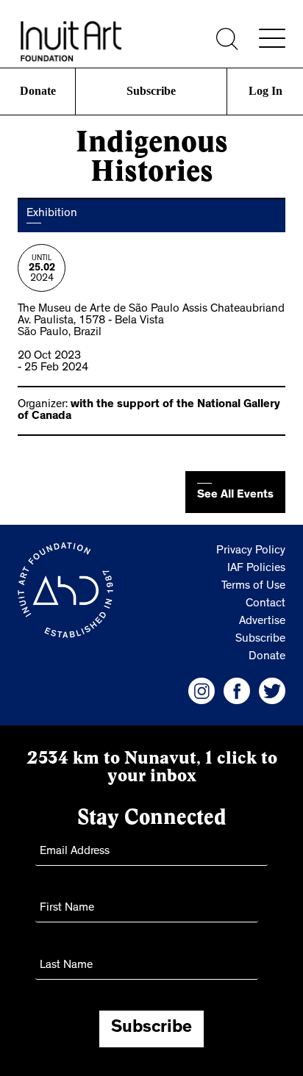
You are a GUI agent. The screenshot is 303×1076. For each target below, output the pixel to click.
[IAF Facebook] (237, 691)
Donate (37, 91)
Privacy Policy (250, 551)
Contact (265, 604)
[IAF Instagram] (201, 691)
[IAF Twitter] (272, 691)
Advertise (262, 622)
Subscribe (151, 91)
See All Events (235, 495)
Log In (265, 91)
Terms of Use (253, 586)
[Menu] (272, 38)
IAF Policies (256, 569)
